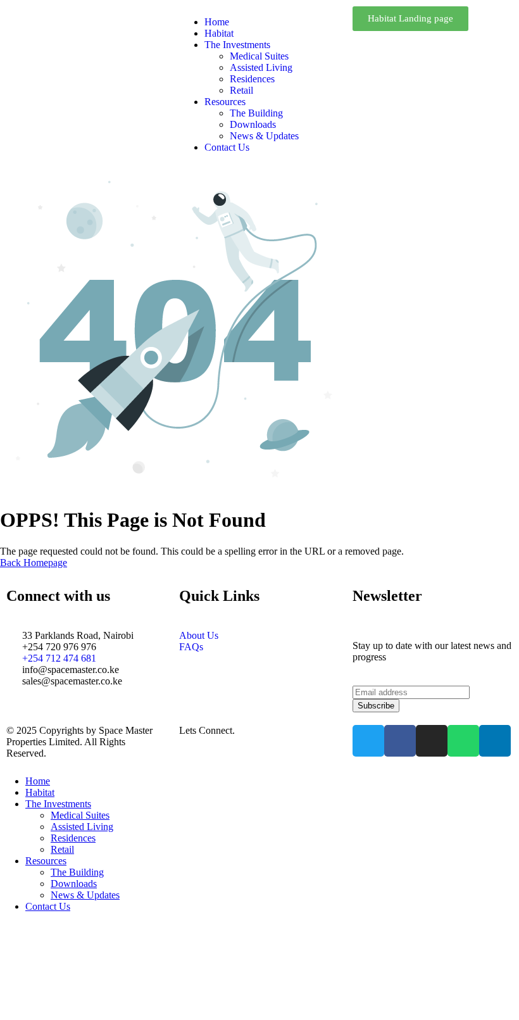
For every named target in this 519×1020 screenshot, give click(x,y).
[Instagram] (431, 741)
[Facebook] (400, 741)
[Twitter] (368, 741)
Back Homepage (33, 562)
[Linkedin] (495, 741)
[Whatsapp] (463, 741)
